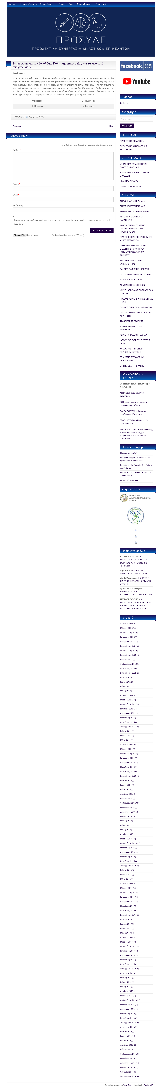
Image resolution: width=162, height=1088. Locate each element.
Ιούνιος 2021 (126, 736)
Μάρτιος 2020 (126, 798)
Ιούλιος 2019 (126, 821)
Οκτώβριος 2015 (127, 1018)
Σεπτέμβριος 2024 (128, 646)
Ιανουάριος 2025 (127, 637)
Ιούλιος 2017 (126, 924)
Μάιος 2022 (125, 691)
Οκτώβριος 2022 (127, 668)
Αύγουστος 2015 (127, 1027)
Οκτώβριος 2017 (127, 910)
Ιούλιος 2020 (126, 780)
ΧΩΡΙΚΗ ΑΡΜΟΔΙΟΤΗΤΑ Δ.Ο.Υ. (133, 335)
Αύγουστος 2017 (127, 919)
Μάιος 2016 (125, 987)
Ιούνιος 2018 (126, 874)
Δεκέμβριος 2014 (128, 1063)
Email (16, 195)
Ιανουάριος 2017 (127, 951)
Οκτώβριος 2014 (127, 1072)
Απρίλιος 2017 (126, 937)
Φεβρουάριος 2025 (128, 632)
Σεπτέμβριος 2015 (128, 1022)
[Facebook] (136, 66)
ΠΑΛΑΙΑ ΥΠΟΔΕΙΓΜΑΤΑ (130, 186)
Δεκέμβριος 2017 (128, 901)
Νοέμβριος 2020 (127, 767)
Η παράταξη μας (27, 4)
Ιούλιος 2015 (126, 1031)
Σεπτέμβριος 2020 (128, 776)
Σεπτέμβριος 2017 (128, 915)
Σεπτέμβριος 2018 (128, 866)
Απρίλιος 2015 (126, 1045)
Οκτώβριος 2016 (127, 964)
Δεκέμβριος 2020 (128, 762)
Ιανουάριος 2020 (127, 807)
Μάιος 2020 (125, 789)
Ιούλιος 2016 (126, 978)
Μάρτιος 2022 (126, 700)
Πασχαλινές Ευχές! (128, 453)
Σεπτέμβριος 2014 (128, 1076)
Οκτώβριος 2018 (127, 861)
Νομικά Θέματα (84, 4)
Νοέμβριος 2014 (127, 1067)
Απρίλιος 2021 (126, 744)
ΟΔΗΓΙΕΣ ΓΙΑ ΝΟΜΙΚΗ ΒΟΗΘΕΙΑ (134, 269)
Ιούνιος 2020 (126, 785)
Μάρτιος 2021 (126, 749)
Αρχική (12, 4)
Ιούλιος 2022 (126, 682)
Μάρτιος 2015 (126, 1049)
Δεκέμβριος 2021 (128, 713)
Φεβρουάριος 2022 (128, 704)
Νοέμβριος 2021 (127, 718)
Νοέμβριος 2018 (127, 857)
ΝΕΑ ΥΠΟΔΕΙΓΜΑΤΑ (129, 181)
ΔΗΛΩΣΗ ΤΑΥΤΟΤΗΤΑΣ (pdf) (132, 206)
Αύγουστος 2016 (127, 973)
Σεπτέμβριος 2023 (128, 655)
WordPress (128, 1085)
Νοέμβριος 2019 (127, 816)
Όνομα (16, 184)
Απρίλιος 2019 (126, 834)
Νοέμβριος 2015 (127, 1013)
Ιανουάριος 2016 (127, 1004)
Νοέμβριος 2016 (127, 960)
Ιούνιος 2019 (126, 825)
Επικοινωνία (101, 4)
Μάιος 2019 (125, 830)
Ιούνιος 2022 (126, 686)
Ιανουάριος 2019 (127, 848)
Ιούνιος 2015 (126, 1036)
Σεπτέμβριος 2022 (128, 673)
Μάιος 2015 (125, 1040)
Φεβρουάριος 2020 (128, 803)
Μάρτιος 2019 (126, 839)
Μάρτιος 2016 (126, 996)
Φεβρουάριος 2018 (128, 892)
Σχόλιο (17, 150)
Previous (17, 126)
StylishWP (148, 1085)
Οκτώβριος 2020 (127, 771)
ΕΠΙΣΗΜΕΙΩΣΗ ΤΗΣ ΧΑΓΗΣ (132, 366)
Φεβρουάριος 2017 (128, 946)
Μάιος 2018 (125, 879)
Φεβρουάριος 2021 (128, 753)
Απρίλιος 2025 (126, 624)
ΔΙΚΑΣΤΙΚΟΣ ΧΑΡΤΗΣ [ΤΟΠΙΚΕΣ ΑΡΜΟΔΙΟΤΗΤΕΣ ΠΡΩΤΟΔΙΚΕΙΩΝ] (132, 228)
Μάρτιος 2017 (126, 942)
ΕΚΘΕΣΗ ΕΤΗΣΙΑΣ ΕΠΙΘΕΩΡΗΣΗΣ (135, 211)
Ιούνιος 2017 (126, 928)
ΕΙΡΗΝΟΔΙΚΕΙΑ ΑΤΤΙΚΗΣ (131, 280)
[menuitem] (12, 4)
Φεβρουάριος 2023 (128, 664)
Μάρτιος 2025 (126, 628)
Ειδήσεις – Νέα (66, 4)
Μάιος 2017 (125, 933)
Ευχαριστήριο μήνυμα (129, 480)
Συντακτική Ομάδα (36, 117)
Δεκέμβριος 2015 (128, 1009)
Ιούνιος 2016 (126, 982)
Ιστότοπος (18, 205)
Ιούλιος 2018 (126, 870)
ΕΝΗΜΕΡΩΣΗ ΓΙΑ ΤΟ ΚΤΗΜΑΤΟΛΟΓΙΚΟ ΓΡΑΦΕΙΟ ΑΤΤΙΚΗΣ (135, 581)
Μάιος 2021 (125, 740)
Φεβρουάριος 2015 (128, 1054)
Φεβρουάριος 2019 (128, 843)
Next (111, 126)
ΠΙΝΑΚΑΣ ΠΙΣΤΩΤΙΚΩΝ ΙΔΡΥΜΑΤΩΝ (136, 307)
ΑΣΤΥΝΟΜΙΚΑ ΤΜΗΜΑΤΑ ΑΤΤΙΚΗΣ (135, 274)
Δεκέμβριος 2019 (128, 812)
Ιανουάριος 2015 (127, 1058)
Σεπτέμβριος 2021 (128, 727)
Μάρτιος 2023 (126, 659)
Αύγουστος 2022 (127, 677)
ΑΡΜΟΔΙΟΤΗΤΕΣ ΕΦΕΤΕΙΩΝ (132, 285)
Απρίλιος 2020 (126, 794)
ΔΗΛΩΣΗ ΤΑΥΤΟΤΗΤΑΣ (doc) (132, 201)
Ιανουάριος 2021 (127, 758)
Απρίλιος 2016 (126, 991)
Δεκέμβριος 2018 (128, 852)
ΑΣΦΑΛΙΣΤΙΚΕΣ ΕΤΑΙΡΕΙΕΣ (131, 321)
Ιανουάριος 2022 (127, 709)
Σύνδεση (124, 103)
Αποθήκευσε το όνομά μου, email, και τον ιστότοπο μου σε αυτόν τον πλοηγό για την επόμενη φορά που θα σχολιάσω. (62, 222)
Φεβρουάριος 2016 (128, 1000)
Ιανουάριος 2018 (127, 897)
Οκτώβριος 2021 (127, 722)
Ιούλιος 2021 (126, 731)
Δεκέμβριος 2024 (128, 641)
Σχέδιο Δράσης (47, 4)
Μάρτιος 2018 (126, 888)
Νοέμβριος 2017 (127, 906)
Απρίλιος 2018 (126, 883)
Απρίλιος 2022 (126, 695)
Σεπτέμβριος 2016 (128, 969)
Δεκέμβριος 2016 (128, 955)
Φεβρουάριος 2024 (128, 650)
